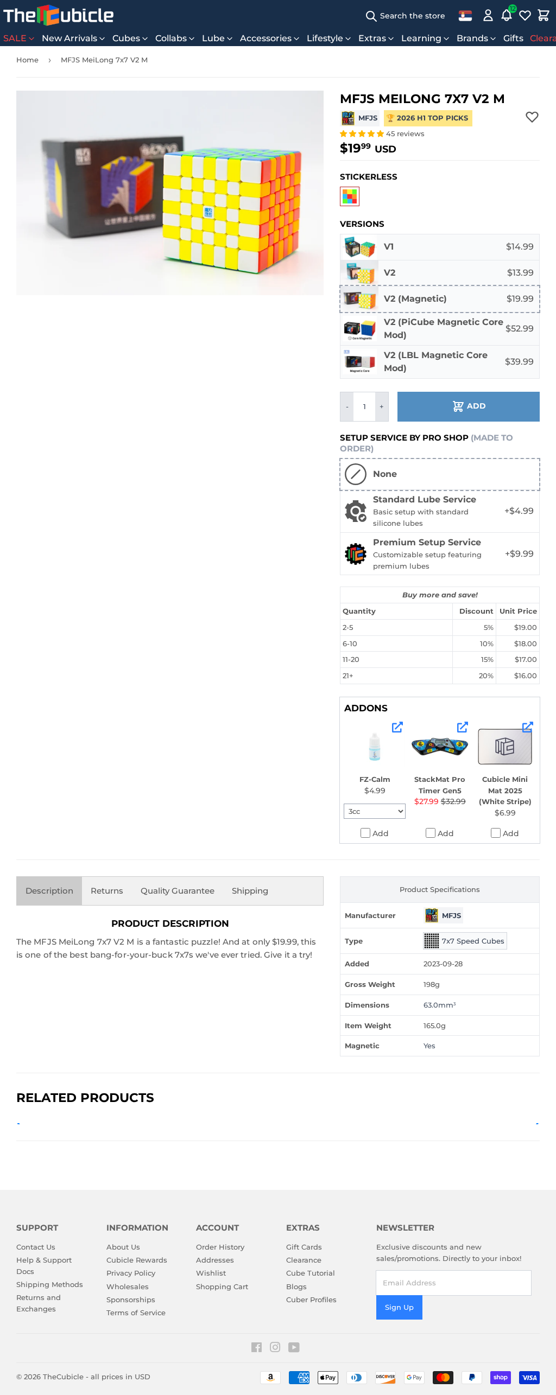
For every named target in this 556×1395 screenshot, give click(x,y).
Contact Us (35, 1247)
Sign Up (399, 1307)
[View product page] (397, 727)
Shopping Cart (222, 1286)
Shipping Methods (49, 1284)
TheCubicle (63, 1376)
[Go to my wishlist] (525, 15)
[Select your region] (465, 15)
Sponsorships (130, 1299)
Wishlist (211, 1273)
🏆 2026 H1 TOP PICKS (428, 117)
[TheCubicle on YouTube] (294, 1349)
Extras (372, 38)
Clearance (303, 1260)
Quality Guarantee (177, 891)
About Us (123, 1247)
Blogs (296, 1286)
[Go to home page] (58, 15)
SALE (15, 38)
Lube (213, 38)
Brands (472, 38)
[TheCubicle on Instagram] (275, 1349)
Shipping (250, 891)
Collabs (171, 38)
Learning (421, 38)
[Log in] (488, 15)
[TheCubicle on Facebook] (256, 1349)
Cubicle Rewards (136, 1260)
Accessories (266, 38)
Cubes (126, 38)
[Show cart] (543, 15)
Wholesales (127, 1286)
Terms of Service (136, 1312)
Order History (220, 1247)
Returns (107, 891)
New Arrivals (69, 38)
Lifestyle (325, 38)
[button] (363, 133)
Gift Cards (304, 1247)
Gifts (513, 38)
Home (27, 59)
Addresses (215, 1260)
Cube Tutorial (310, 1273)
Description (49, 891)
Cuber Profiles (311, 1299)
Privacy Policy (130, 1273)
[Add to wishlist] (532, 116)
